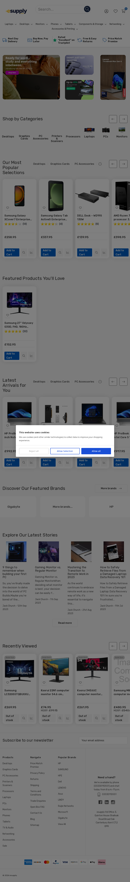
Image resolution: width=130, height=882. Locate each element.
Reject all (34, 451)
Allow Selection (65, 451)
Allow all (96, 451)
